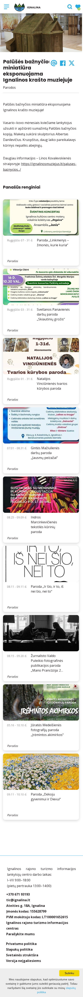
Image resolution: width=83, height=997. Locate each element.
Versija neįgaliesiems (23, 961)
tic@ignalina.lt (18, 900)
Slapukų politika (19, 949)
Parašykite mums (20, 934)
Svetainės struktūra (22, 955)
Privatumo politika (21, 944)
